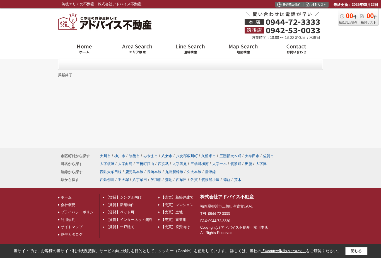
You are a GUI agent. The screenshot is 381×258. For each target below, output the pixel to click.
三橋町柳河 (200, 164)
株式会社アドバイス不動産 (227, 196)
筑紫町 (235, 164)
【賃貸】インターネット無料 (129, 220)
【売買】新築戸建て (177, 197)
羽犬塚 (123, 180)
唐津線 (210, 172)
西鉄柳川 (107, 180)
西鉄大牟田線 (111, 172)
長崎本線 (154, 172)
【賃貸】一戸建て (119, 227)
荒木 (237, 180)
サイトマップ (72, 227)
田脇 (248, 164)
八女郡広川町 (187, 156)
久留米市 (208, 156)
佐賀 (194, 180)
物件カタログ (72, 234)
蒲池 (168, 180)
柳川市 (119, 156)
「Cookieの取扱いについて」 (283, 251)
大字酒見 (179, 164)
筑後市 (134, 156)
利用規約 (68, 220)
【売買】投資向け (175, 227)
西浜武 (163, 164)
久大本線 (194, 172)
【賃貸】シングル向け (123, 197)
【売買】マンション (177, 205)
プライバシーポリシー (79, 212)
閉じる (356, 251)
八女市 (166, 156)
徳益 (226, 180)
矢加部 (156, 180)
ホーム (66, 197)
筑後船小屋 (210, 180)
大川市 (105, 156)
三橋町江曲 (145, 164)
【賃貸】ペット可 (119, 212)
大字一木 (219, 164)
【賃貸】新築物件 (119, 205)
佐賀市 (268, 156)
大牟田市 (252, 156)
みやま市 (150, 156)
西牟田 (181, 180)
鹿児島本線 (134, 172)
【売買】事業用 (173, 220)
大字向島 (125, 164)
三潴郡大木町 (230, 156)
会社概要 (68, 205)
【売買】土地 (172, 212)
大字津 (261, 164)
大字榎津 (107, 164)
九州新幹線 (174, 172)
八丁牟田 (139, 180)
